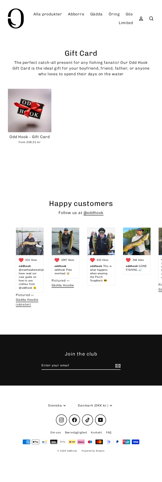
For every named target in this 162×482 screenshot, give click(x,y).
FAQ (109, 432)
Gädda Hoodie (63, 285)
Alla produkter (47, 14)
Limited (126, 23)
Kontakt (96, 432)
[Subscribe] (117, 365)
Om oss (55, 432)
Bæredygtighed (76, 432)
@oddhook (94, 212)
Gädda (96, 14)
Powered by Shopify (93, 451)
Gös (129, 14)
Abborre (76, 14)
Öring (114, 14)
